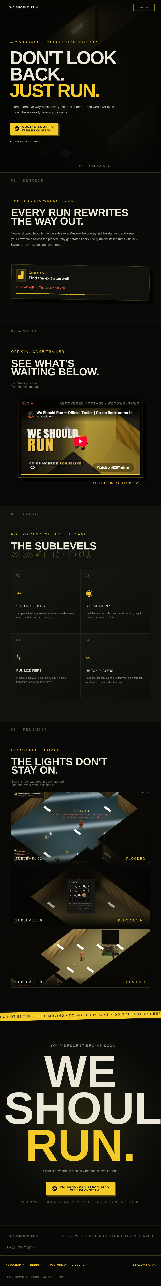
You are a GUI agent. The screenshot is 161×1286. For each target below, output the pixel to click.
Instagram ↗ (15, 1264)
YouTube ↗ (57, 1264)
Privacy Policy (144, 1265)
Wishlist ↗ (144, 7)
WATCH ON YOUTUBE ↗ (116, 483)
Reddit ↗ (37, 1264)
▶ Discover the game (25, 141)
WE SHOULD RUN (22, 7)
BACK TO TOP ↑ (20, 1247)
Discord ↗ (80, 1264)
